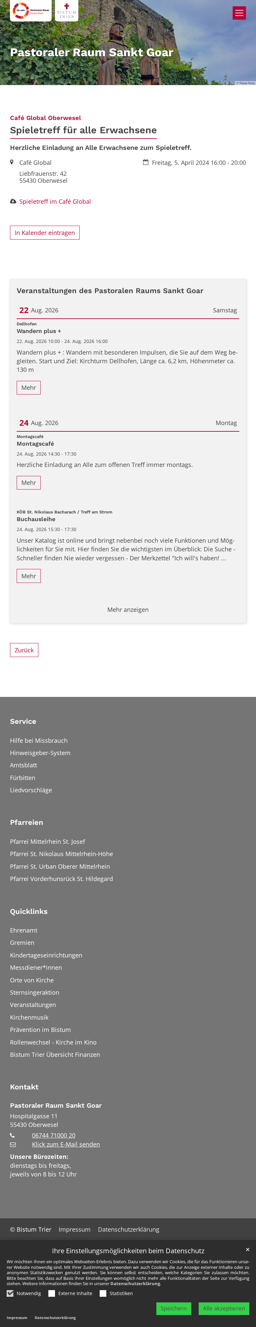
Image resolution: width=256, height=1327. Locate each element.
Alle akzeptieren (224, 1308)
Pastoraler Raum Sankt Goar (56, 1105)
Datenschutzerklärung (135, 1283)
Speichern (174, 1308)
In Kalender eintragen (45, 233)
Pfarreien (26, 822)
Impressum (17, 1317)
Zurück (24, 650)
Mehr (28, 387)
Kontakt (24, 1087)
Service (23, 721)
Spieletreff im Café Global (55, 201)
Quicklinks (29, 911)
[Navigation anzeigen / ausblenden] (239, 13)
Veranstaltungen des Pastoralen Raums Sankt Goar (110, 290)
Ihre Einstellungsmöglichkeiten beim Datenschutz (128, 1251)
